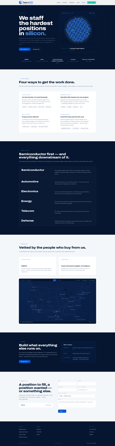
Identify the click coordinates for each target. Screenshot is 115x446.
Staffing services (22, 429)
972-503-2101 (48, 405)
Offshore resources (23, 437)
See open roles (36, 49)
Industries (65, 2)
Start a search (92, 2)
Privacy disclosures (91, 443)
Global (59, 280)
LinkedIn (91, 434)
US (54, 280)
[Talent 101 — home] (26, 2)
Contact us (91, 431)
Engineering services (23, 431)
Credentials (71, 2)
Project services (22, 434)
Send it (61, 411)
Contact (83, 2)
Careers (78, 2)
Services (59, 2)
